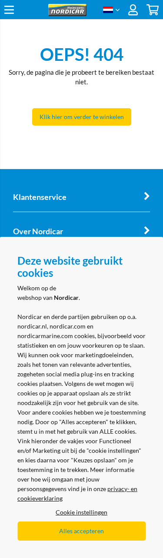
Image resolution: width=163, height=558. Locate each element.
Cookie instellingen (81, 512)
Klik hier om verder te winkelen (82, 116)
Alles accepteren (81, 531)
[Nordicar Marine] (67, 13)
